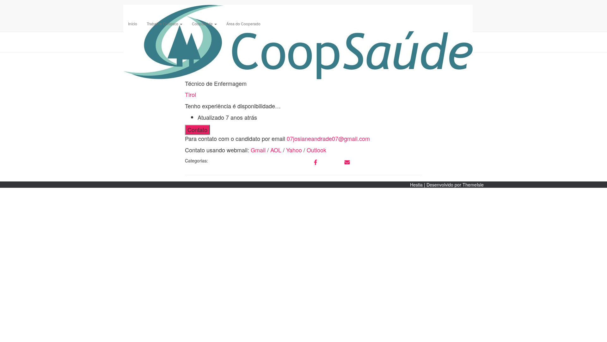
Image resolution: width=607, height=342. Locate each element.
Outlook (316, 150)
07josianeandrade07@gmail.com (328, 138)
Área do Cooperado (243, 23)
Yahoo (294, 150)
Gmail (258, 150)
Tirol (190, 94)
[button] (180, 23)
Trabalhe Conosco (163, 23)
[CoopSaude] (298, 8)
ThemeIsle (473, 184)
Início (132, 23)
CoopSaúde (203, 23)
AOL (275, 150)
